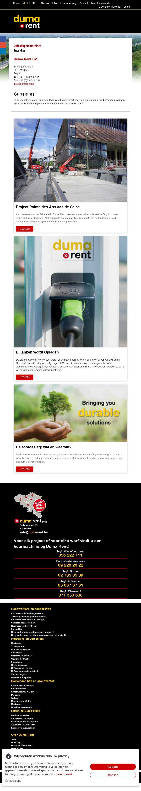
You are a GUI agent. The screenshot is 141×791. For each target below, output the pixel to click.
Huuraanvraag (68, 3)
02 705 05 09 (70, 575)
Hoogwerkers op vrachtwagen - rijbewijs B (33, 632)
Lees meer (25, 229)
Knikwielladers (18, 689)
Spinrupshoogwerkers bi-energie (27, 620)
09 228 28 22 (70, 565)
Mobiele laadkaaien (20, 649)
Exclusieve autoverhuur (23, 728)
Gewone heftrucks (20, 659)
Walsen (14, 698)
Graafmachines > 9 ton (22, 692)
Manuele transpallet (21, 677)
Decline (113, 775)
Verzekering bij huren (22, 719)
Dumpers (15, 695)
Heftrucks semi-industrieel (24, 671)
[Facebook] (3, 39)
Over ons (15, 742)
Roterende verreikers (22, 656)
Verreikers (16, 653)
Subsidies (19, 50)
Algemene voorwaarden (23, 725)
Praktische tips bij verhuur (24, 722)
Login (127, 6)
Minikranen (16, 643)
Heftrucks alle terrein (21, 668)
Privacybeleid (64, 774)
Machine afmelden (101, 3)
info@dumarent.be (24, 83)
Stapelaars (16, 662)
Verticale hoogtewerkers (23, 623)
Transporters (17, 646)
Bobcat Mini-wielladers (22, 686)
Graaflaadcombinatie (21, 707)
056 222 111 (70, 555)
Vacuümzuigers (19, 674)
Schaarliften (17, 629)
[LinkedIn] (3, 51)
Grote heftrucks (19, 665)
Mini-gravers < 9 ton (21, 701)
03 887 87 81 (70, 585)
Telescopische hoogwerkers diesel (28, 617)
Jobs (54, 3)
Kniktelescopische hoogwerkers (27, 613)
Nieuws (45, 3)
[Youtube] (3, 45)
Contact (84, 3)
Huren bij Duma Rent (21, 746)
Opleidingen (17, 749)
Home (16, 3)
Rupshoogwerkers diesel (23, 626)
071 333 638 (70, 595)
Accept (113, 767)
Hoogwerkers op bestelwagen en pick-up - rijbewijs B (38, 635)
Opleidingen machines (27, 46)
